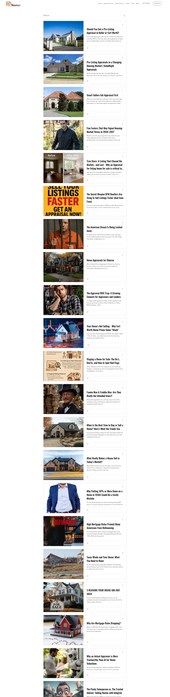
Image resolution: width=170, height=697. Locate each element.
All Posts (46, 15)
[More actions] (123, 25)
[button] (124, 16)
